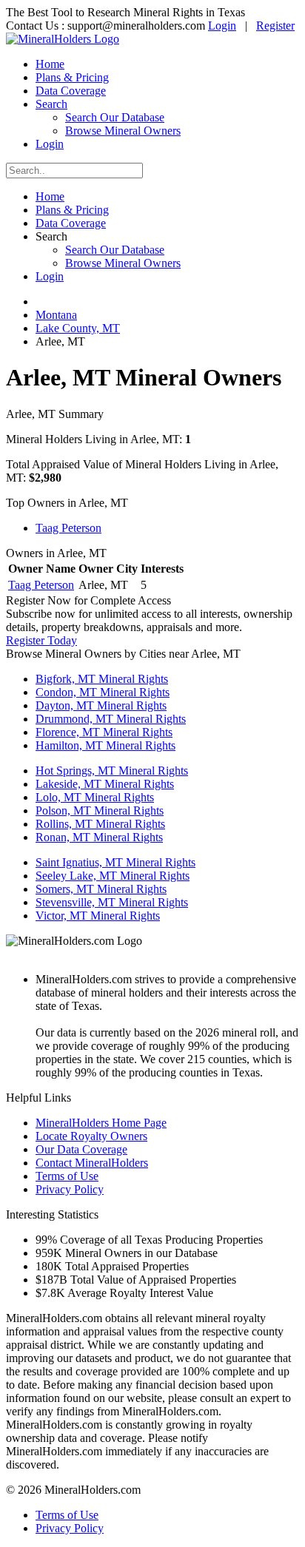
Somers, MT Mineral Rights (101, 889)
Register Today (41, 640)
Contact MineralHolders (92, 1162)
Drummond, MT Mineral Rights (111, 718)
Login (222, 25)
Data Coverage (71, 90)
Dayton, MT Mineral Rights (101, 705)
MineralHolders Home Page (101, 1122)
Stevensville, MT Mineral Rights (112, 902)
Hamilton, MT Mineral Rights (105, 745)
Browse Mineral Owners (123, 130)
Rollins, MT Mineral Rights (100, 824)
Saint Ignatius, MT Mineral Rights (115, 862)
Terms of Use (67, 1176)
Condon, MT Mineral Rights (103, 692)
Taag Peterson (68, 528)
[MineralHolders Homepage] (62, 39)
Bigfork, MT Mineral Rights (102, 679)
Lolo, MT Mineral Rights (95, 797)
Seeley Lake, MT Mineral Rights (113, 875)
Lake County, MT (78, 328)
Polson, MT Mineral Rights (100, 810)
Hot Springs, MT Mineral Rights (112, 770)
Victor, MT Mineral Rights (98, 915)
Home (50, 64)
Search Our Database (114, 117)
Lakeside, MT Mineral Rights (105, 784)
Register (275, 25)
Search (51, 104)
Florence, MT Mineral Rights (104, 732)
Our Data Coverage (81, 1149)
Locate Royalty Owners (91, 1136)
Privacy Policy (70, 1189)
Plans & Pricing (72, 77)
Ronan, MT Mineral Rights (99, 837)
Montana (56, 315)
